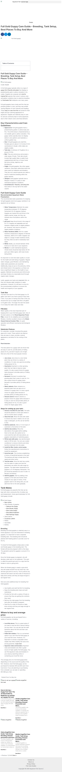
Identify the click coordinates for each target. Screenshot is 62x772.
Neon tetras (7, 502)
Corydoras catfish (9, 518)
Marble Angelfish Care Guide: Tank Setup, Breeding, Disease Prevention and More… (23, 737)
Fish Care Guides (31, 766)
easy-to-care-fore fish (11, 110)
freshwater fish (7, 100)
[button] (41, 2)
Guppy (31, 22)
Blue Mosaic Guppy (12, 508)
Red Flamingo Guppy (12, 514)
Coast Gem (18, 643)
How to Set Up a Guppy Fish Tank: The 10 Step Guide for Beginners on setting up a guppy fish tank (8, 693)
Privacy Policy (31, 764)
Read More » (3, 707)
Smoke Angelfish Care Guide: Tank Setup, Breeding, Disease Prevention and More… (23, 702)
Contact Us (31, 760)
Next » (15, 755)
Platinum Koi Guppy (12, 506)
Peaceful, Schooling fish (22, 184)
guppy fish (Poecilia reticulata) (10, 90)
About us (31, 762)
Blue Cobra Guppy (11, 510)
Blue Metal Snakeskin (12, 512)
